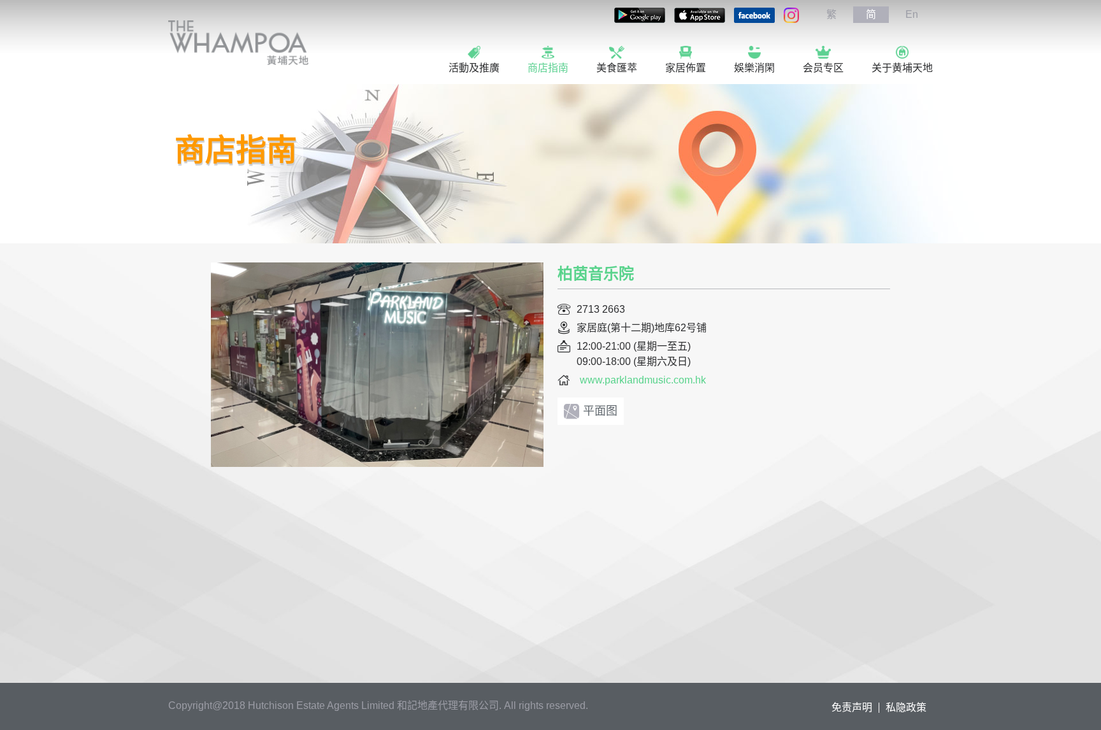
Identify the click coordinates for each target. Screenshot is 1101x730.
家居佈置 (685, 67)
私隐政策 (906, 708)
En (911, 14)
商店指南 (548, 67)
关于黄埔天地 (902, 67)
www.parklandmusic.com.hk (643, 380)
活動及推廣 (474, 67)
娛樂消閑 (754, 67)
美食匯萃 (616, 67)
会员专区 (823, 67)
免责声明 (851, 708)
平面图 (600, 410)
